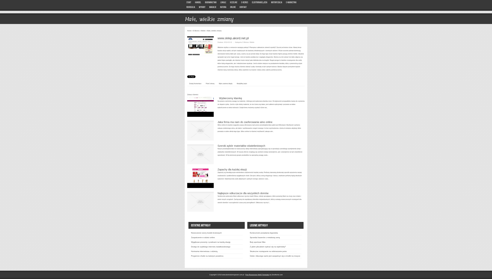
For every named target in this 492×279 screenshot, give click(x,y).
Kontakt (243, 7)
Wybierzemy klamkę (230, 98)
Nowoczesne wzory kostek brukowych (206, 233)
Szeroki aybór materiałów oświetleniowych (241, 145)
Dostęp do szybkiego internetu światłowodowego (210, 247)
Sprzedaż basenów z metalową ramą (265, 237)
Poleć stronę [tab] (210, 83)
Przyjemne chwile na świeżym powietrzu (207, 256)
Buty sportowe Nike (257, 242)
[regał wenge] (200, 38)
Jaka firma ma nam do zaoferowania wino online (245, 122)
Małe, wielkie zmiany (214, 31)
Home (189, 31)
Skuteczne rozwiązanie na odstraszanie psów (268, 251)
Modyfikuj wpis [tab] (242, 83)
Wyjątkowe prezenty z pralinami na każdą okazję (210, 242)
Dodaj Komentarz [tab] (195, 83)
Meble (203, 31)
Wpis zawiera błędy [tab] (225, 83)
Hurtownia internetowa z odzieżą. (204, 251)
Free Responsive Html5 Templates (257, 275)
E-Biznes (196, 31)
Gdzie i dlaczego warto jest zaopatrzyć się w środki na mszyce (275, 256)
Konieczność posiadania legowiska (264, 233)
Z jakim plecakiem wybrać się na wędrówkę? (268, 247)
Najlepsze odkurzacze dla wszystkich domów (243, 193)
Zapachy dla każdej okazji (232, 169)
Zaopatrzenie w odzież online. (203, 237)
